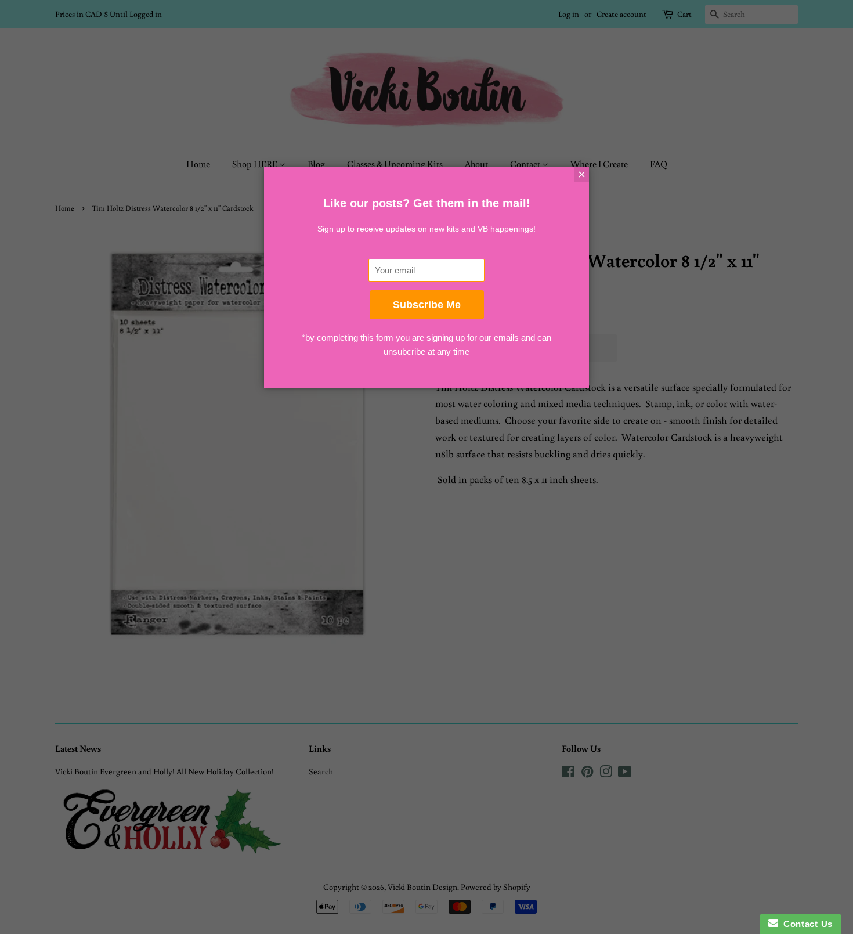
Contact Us (805, 924)
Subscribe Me (427, 305)
